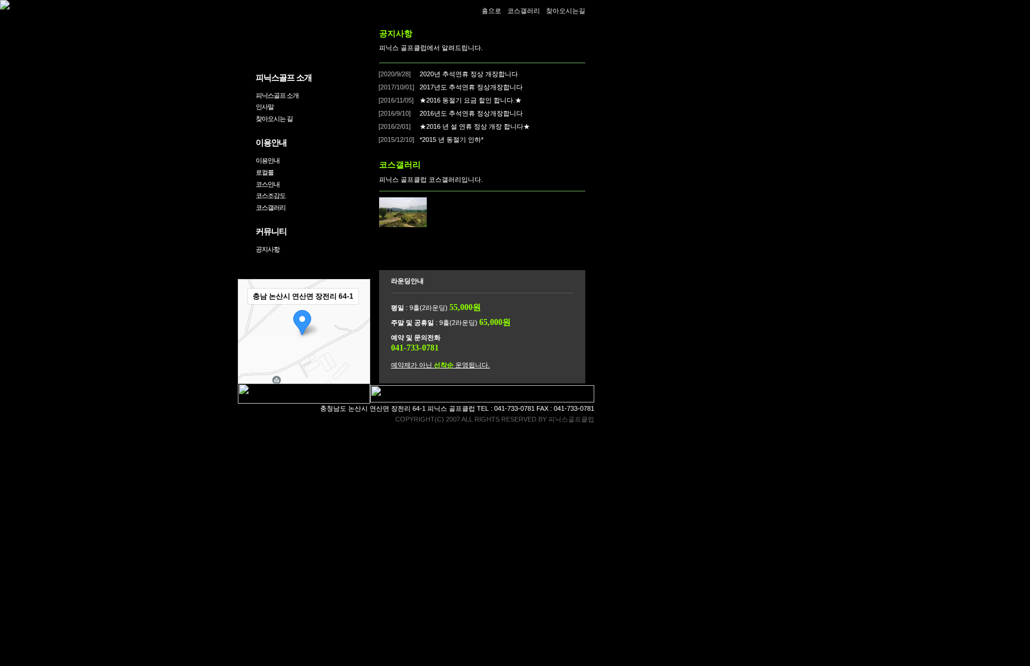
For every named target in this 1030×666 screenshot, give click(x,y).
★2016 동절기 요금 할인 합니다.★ (470, 100)
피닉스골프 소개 (277, 95)
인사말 (265, 106)
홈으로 (491, 10)
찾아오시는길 (565, 10)
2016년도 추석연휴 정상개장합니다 (470, 113)
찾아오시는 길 (274, 118)
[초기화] (355, 359)
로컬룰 (265, 172)
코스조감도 (271, 195)
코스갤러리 (271, 207)
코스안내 (268, 184)
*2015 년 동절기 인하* (450, 139)
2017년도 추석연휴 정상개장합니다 (470, 87)
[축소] (355, 337)
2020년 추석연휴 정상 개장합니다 (468, 74)
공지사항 (268, 249)
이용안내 (268, 160)
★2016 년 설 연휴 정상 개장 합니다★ (474, 126)
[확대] (355, 317)
